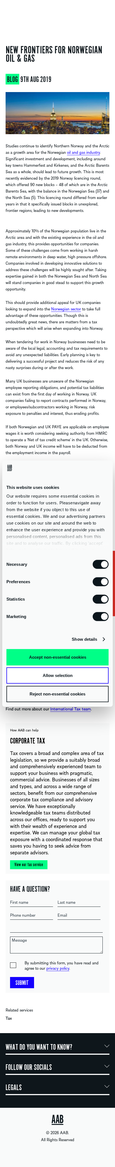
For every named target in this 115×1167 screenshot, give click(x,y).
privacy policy (57, 968)
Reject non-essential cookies (57, 693)
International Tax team (70, 709)
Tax (9, 1018)
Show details (84, 639)
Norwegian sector (66, 309)
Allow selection (58, 675)
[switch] (101, 581)
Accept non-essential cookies (57, 657)
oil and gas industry (83, 152)
